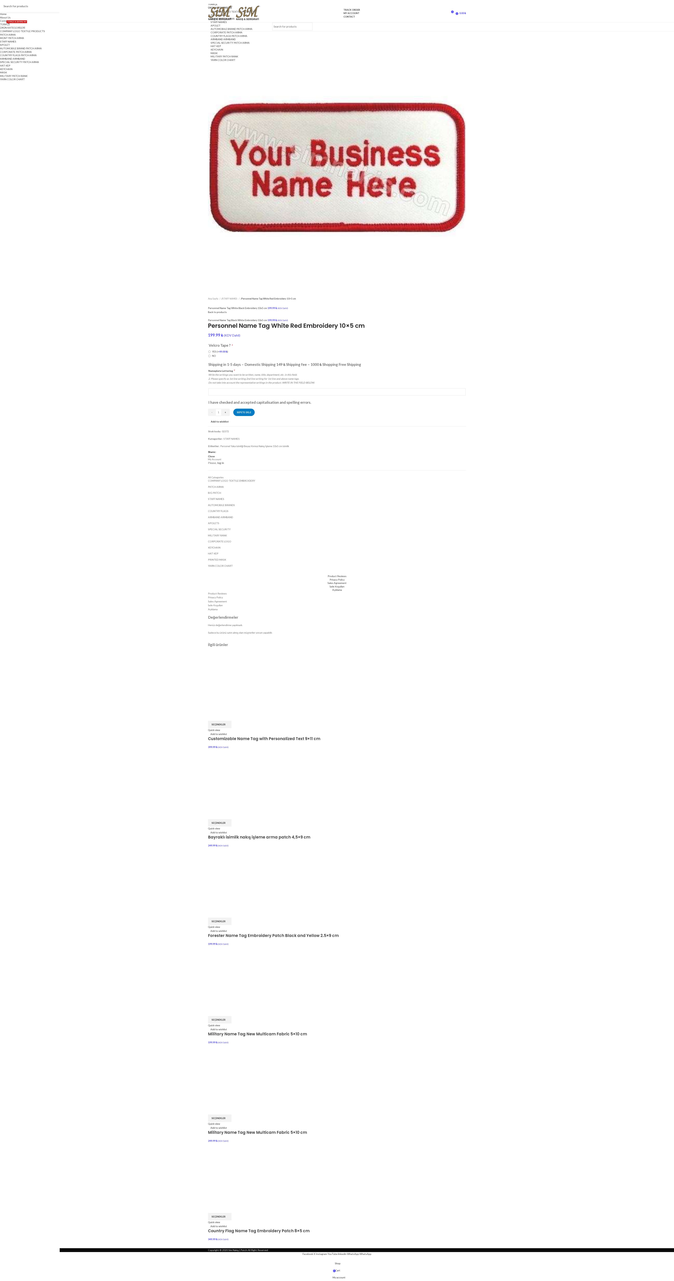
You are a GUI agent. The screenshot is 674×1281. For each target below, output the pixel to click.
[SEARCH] (307, 26)
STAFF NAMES (219, 22)
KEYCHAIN (217, 49)
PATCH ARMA (8, 34)
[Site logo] (222, 12)
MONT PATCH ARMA (12, 37)
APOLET (215, 25)
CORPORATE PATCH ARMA (226, 32)
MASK (214, 53)
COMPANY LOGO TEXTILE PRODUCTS (22, 31)
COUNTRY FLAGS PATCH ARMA (229, 35)
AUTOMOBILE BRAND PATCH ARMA (231, 28)
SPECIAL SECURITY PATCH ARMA (230, 42)
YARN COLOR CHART (223, 59)
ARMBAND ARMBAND (223, 39)
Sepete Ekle (244, 412)
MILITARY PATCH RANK (224, 56)
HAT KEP (216, 46)
